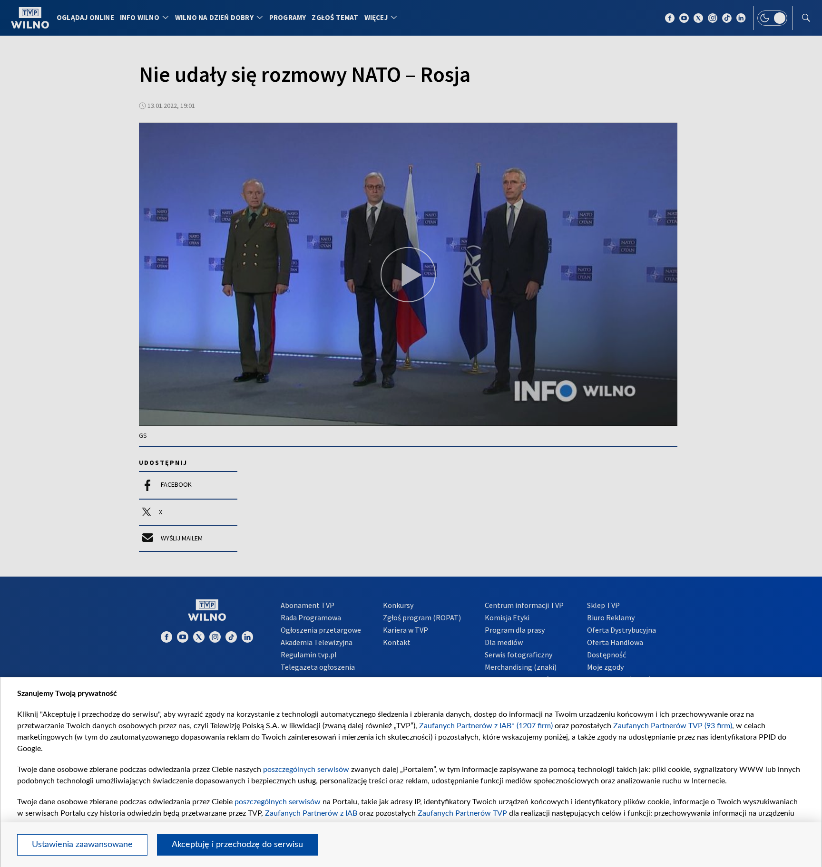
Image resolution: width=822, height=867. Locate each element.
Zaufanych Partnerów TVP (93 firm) (672, 726)
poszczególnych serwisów (306, 769)
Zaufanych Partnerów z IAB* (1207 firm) (486, 726)
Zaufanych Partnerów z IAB (311, 813)
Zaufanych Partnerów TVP (462, 813)
